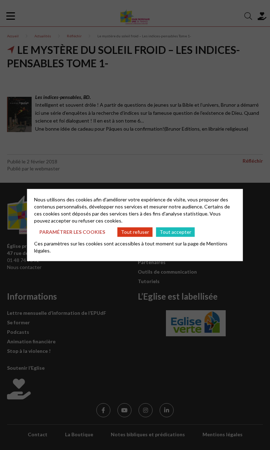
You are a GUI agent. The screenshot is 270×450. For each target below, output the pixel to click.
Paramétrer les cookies (72, 232)
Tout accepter (175, 232)
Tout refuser (135, 232)
